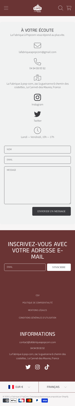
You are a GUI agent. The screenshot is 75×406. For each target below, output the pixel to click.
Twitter (38, 121)
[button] (6, 8)
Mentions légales (37, 310)
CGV (37, 295)
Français (53, 387)
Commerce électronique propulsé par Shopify (49, 396)
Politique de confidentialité (37, 302)
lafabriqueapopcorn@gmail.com (37, 52)
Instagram (37, 104)
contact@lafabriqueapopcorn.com (37, 342)
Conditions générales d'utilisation (37, 317)
